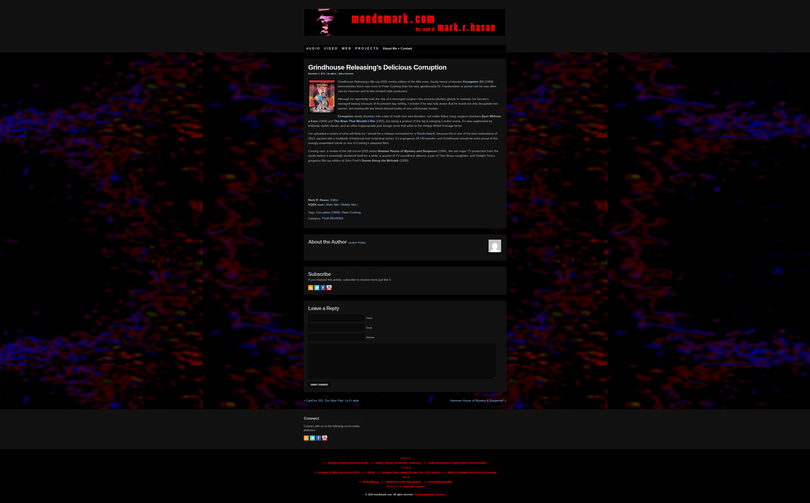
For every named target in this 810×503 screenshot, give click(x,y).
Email (369, 327)
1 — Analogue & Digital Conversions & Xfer (345, 463)
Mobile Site (348, 204)
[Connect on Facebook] (322, 287)
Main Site (332, 204)
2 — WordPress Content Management (401, 482)
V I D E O (330, 48)
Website (370, 337)
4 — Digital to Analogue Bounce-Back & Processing (470, 472)
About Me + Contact (397, 48)
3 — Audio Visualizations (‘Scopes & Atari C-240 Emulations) (455, 463)
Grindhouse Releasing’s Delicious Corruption (377, 67)
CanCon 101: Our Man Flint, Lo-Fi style (332, 400)
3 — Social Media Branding (438, 482)
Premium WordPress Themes (429, 494)
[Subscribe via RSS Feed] (310, 287)
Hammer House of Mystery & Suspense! (477, 400)
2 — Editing (369, 472)
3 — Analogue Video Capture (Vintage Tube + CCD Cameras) (408, 472)
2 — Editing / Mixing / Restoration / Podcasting (396, 463)
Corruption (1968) (328, 212)
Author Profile (357, 242)
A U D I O (313, 48)
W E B (346, 48)
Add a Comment (346, 73)
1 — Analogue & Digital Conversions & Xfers (337, 472)
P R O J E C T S (366, 48)
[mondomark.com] (405, 35)
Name (369, 318)
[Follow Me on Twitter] (316, 287)
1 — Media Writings (368, 482)
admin (333, 73)
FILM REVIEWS (332, 218)
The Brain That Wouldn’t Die (354, 121)
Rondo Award (426, 133)
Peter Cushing (351, 212)
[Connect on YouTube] (329, 287)
